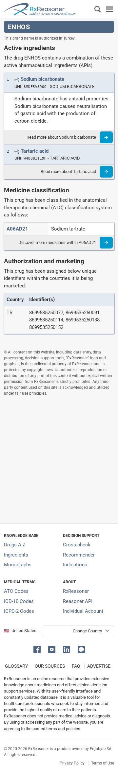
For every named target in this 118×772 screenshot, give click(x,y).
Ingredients (16, 555)
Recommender (79, 555)
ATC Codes (16, 591)
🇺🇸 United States (20, 630)
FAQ (76, 666)
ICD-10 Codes (19, 601)
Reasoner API (77, 601)
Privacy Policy (72, 763)
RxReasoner (76, 591)
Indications (75, 565)
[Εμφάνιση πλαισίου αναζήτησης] (97, 9)
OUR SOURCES (50, 666)
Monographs (17, 565)
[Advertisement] (59, 460)
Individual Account (83, 611)
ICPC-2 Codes (19, 611)
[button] (38, 649)
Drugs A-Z (15, 545)
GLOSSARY (16, 666)
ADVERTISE (98, 666)
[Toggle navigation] (109, 9)
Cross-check (76, 545)
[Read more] (106, 137)
